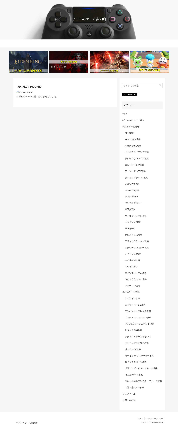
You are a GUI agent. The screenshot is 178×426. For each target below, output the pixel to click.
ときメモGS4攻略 (133, 330)
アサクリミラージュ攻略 (137, 241)
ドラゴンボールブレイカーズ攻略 (141, 368)
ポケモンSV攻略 (133, 349)
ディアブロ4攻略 (133, 254)
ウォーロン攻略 (132, 285)
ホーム (140, 418)
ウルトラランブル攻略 (136, 279)
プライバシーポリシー (154, 418)
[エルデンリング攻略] (28, 62)
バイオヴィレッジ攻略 (136, 216)
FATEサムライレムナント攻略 (139, 324)
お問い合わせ (128, 400)
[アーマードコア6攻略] (109, 62)
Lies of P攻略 (131, 266)
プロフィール (128, 394)
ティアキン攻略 (132, 298)
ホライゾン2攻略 (133, 222)
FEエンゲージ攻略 (134, 374)
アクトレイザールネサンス (138, 336)
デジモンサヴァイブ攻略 (137, 158)
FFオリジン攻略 (133, 139)
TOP (124, 114)
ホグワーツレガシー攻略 (137, 247)
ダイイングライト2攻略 (136, 177)
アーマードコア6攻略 (135, 171)
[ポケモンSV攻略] (149, 62)
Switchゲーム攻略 (131, 292)
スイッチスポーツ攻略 (136, 362)
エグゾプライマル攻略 (136, 273)
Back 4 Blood (131, 196)
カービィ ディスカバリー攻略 (139, 355)
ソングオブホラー (133, 203)
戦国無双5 (130, 209)
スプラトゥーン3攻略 (135, 305)
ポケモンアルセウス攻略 (137, 343)
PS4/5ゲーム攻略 (130, 126)
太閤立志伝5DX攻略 (134, 387)
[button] (160, 85)
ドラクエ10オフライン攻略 (138, 317)
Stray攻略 (129, 228)
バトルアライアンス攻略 (137, 152)
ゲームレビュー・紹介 (133, 120)
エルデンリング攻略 (134, 165)
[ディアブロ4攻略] (68, 62)
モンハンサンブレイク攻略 (138, 311)
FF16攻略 (129, 133)
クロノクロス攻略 (133, 235)
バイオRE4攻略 (132, 260)
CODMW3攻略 (132, 190)
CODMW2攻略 (132, 184)
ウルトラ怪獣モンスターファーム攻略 (143, 381)
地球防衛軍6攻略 (133, 145)
